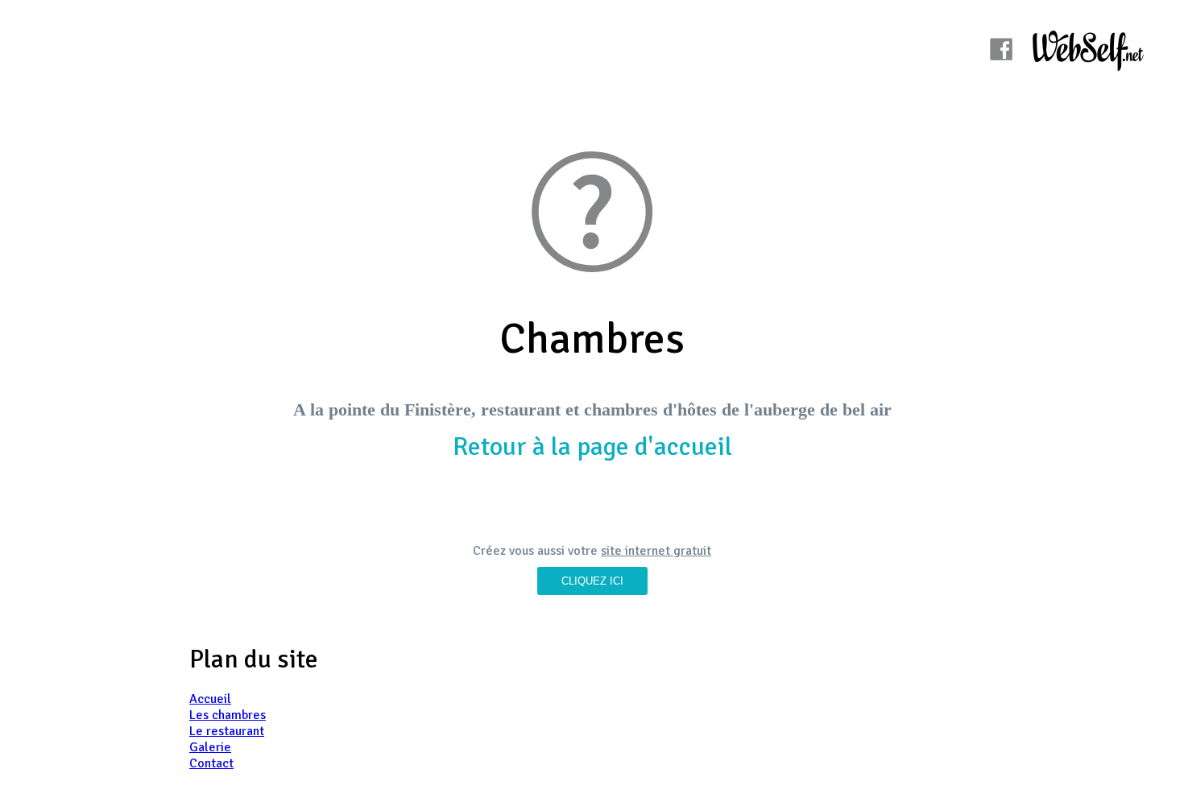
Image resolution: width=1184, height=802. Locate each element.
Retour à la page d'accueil (592, 446)
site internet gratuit (656, 551)
